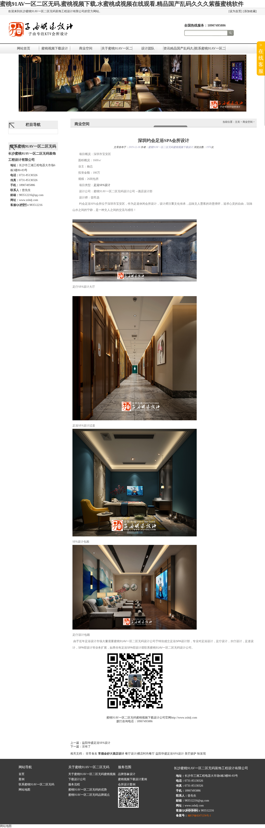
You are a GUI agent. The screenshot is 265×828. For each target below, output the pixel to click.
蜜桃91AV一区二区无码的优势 (87, 789)
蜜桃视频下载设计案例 (132, 779)
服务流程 (74, 784)
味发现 (201, 753)
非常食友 (91, 753)
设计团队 (147, 48)
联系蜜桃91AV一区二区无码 (210, 48)
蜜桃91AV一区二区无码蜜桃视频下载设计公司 (135, 717)
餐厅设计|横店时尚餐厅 (140, 753)
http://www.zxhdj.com (184, 717)
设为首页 (235, 11)
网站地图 (24, 789)
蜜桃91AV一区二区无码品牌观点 (89, 794)
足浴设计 (102, 185)
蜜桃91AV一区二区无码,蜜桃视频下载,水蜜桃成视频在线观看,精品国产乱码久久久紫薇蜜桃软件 (122, 4)
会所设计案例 (126, 784)
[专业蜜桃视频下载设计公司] (40, 36)
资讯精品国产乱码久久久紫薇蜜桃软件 (179, 48)
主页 (237, 121)
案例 (21, 779)
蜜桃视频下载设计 (54, 48)
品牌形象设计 (126, 774)
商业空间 (85, 48)
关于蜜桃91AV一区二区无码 (116, 48)
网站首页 (23, 48)
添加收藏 (250, 11)
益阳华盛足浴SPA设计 (96, 742)
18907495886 (216, 25)
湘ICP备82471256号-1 (199, 815)
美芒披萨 (190, 753)
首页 (21, 774)
